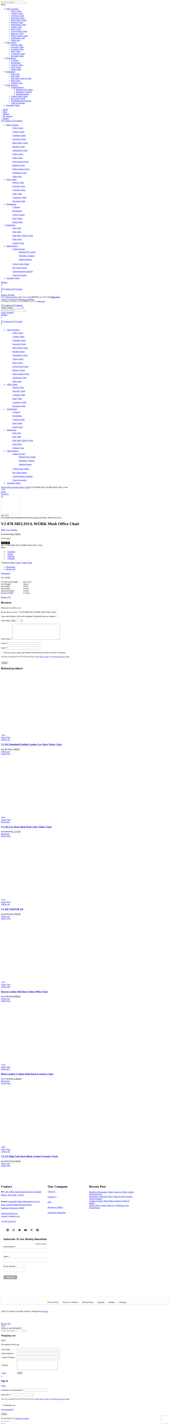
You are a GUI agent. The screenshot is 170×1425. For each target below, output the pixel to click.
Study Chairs (16, 29)
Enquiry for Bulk (7, 295)
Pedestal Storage (22, 94)
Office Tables (11, 42)
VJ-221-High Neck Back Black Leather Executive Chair (29, 1156)
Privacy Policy (44, 657)
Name (4, 643)
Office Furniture (12, 9)
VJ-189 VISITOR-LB (12, 909)
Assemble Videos (13, 105)
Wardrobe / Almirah (23, 92)
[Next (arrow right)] (4, 1423)
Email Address (9, 1247)
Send (20, 1373)
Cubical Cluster (17, 65)
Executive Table (17, 47)
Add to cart (5, 740)
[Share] (4, 1421)
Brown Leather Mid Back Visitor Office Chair (24, 991)
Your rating (6, 621)
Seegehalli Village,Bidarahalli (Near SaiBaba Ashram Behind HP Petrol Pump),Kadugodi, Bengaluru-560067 (20, 1204)
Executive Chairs (17, 18)
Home (3, 487)
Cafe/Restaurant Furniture (21, 101)
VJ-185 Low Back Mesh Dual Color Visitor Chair (26, 827)
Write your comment (9, 530)
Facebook (11, 552)
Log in (4, 1414)
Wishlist (4, 282)
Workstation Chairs (18, 25)
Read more (5, 822)
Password (5, 1395)
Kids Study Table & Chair (21, 78)
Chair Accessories (18, 103)
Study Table (15, 51)
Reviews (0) (11, 569)
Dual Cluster (16, 67)
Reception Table (17, 56)
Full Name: (6, 1350)
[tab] (87, 567)
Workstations (11, 58)
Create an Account (21, 1418)
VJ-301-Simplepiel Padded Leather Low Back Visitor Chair (31, 744)
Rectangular (15, 63)
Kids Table (15, 76)
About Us (14, 299)
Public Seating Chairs (19, 36)
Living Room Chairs (19, 31)
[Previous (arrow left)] (2, 1423)
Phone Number (10, 1266)
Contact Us (5, 299)
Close (3, 1340)
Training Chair (16, 83)
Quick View (6, 737)
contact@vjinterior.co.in (10, 1216)
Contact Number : (9, 1357)
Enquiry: (5, 1365)
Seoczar (45, 1311)
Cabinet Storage (17, 87)
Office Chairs (16, 11)
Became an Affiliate (26, 299)
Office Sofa (15, 40)
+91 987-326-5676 (8, 1221)
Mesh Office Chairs (18, 20)
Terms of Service (59, 657)
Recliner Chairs (17, 22)
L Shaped (14, 60)
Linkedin (11, 558)
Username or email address (12, 1390)
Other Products (12, 85)
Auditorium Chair (18, 38)
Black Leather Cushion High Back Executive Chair (27, 1074)
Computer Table (17, 49)
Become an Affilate (55, 1207)
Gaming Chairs (17, 13)
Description (10, 567)
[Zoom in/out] (9, 1421)
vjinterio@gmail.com (9, 1213)
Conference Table (18, 54)
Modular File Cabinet (24, 90)
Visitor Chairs (16, 27)
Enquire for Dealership (57, 1213)
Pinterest (10, 556)
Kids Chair (15, 74)
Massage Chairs (17, 34)
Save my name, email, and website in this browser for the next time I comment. (35, 653)
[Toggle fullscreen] (7, 1421)
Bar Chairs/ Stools (18, 99)
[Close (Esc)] (2, 1421)
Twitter (10, 554)
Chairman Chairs (17, 16)
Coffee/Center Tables (19, 96)
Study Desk (15, 81)
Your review (6, 639)
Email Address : (8, 1353)
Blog (50, 1202)
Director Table (16, 45)
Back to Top (6, 1323)
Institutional (10, 72)
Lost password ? (7, 1409)
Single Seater (16, 69)
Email (4, 648)
